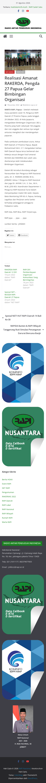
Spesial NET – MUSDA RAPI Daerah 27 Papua (12, 294)
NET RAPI (6, 488)
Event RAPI (6, 484)
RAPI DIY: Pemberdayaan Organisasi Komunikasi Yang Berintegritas (30, 274)
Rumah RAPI (7, 518)
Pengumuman (8, 492)
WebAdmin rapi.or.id (29, 105)
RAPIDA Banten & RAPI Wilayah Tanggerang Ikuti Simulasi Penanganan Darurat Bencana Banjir (22, 329)
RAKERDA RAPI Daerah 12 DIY (11, 270)
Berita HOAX (7, 479)
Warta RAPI (20, 72)
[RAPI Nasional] (5, 36)
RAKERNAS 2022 (9, 496)
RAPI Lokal (6, 505)
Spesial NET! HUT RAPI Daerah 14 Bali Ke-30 (23, 317)
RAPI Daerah (10, 72)
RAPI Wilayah (7, 513)
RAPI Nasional (8, 509)
